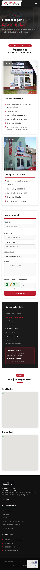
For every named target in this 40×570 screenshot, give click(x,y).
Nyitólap (4, 15)
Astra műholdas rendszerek (12, 525)
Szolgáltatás (9, 252)
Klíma (5, 518)
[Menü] (36, 3)
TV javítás (6, 514)
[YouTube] (8, 499)
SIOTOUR (15, 565)
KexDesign (24, 565)
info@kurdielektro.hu (14, 123)
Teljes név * (8, 222)
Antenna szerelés (8, 511)
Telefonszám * (9, 243)
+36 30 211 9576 (21, 119)
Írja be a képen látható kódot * (15, 280)
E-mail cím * (8, 233)
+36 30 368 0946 (22, 115)
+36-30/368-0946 (14, 317)
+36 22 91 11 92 (12, 185)
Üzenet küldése (20, 293)
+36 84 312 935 (12, 111)
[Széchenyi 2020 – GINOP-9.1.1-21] (32, 564)
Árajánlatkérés (8, 528)
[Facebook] (3, 499)
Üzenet (7, 261)
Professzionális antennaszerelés (13, 521)
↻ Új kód (12, 288)
